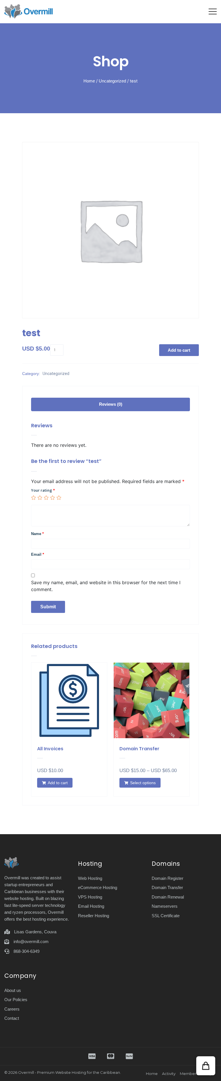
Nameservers (165, 906)
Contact (11, 1018)
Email (37, 554)
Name (37, 534)
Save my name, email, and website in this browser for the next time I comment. (105, 586)
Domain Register (167, 878)
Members (189, 1073)
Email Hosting (91, 906)
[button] (205, 1065)
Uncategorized (112, 80)
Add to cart (179, 350)
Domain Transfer (167, 887)
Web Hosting (90, 878)
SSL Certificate (166, 915)
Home (89, 80)
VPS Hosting (90, 897)
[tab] (110, 404)
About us (12, 990)
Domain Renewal (168, 897)
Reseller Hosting (93, 915)
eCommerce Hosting (97, 887)
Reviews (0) (110, 404)
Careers (12, 1009)
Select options (143, 782)
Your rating (43, 490)
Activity (169, 1073)
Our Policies (15, 999)
